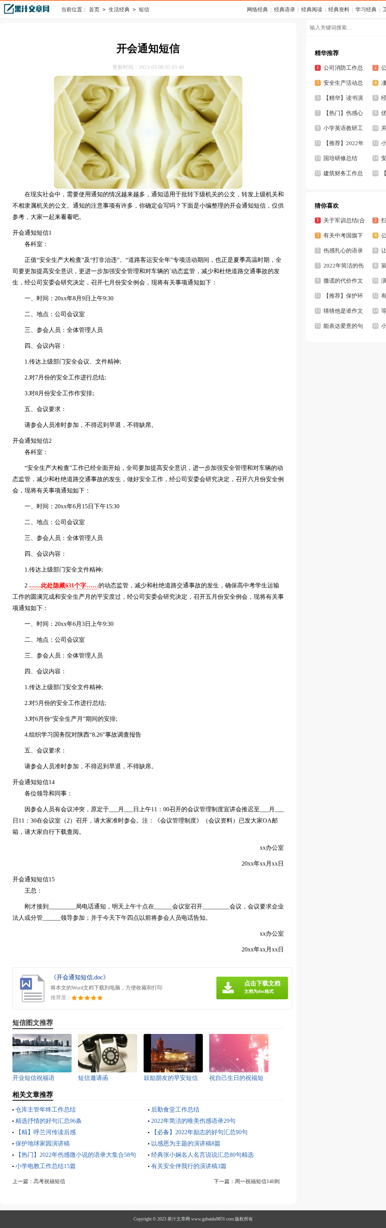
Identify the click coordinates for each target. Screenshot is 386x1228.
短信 (144, 9)
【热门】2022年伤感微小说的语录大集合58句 (75, 1155)
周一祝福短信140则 (257, 1181)
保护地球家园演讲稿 (42, 1143)
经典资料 (338, 9)
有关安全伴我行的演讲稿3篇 (189, 1166)
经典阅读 (311, 9)
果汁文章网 (178, 1219)
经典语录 (284, 9)
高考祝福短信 (49, 1181)
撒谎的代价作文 (343, 281)
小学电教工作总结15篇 (45, 1166)
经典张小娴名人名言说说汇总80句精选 (202, 1155)
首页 (94, 9)
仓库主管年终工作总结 (45, 1109)
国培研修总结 (340, 158)
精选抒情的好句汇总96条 (48, 1121)
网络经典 (257, 9)
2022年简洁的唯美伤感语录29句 (193, 1121)
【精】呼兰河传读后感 (45, 1132)
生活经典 (119, 9)
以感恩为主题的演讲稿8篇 (186, 1143)
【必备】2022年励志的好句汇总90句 (199, 1132)
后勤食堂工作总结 (175, 1109)
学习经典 (366, 9)
